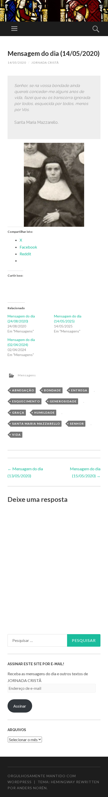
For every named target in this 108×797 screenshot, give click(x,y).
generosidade (63, 401)
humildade (44, 412)
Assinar (19, 706)
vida (16, 434)
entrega (79, 390)
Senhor (77, 423)
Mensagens (27, 375)
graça (18, 412)
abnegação (23, 390)
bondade (52, 390)
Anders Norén (32, 788)
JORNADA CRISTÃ (45, 62)
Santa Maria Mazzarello (36, 423)
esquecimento (26, 401)
